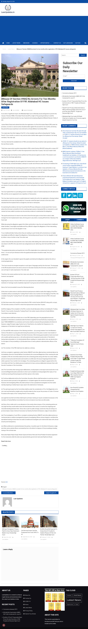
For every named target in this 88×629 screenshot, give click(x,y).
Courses (35, 43)
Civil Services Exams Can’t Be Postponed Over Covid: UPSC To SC (29, 532)
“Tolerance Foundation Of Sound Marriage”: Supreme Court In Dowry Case (77, 343)
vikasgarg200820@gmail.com (77, 257)
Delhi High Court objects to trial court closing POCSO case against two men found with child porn (77, 328)
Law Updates (16, 110)
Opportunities (44, 43)
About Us (27, 595)
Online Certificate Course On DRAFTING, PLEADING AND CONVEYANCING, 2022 (77, 227)
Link (6, 482)
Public (77, 604)
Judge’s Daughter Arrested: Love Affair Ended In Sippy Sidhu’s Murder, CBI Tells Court (52, 493)
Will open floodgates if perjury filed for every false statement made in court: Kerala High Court (10, 531)
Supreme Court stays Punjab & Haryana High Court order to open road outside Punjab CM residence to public (77, 358)
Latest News (16, 43)
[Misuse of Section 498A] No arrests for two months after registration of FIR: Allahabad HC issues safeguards (30, 489)
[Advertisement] (44, 28)
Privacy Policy (29, 610)
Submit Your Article (30, 614)
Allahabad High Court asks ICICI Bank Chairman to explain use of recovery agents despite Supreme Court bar (74, 118)
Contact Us (57, 43)
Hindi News (26, 43)
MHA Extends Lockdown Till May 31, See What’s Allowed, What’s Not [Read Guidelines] (74, 146)
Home (8, 43)
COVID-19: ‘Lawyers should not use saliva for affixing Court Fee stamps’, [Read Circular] (74, 136)
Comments (80, 219)
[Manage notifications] (3, 625)
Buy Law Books (68, 43)
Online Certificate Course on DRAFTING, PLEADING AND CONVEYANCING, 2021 (77, 241)
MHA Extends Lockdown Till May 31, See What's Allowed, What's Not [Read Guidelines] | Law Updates (73, 153)
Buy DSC (78, 43)
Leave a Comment (27, 110)
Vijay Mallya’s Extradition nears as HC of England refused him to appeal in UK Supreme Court (74, 181)
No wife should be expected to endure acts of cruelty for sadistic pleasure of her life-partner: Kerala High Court (48, 531)
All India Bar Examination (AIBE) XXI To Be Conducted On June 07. (77, 263)
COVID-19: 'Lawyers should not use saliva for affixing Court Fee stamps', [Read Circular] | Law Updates (75, 142)
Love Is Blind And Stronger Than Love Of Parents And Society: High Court (10, 493)
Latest (67, 219)
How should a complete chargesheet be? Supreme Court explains (77, 389)
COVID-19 (27, 601)
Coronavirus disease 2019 (69, 93)
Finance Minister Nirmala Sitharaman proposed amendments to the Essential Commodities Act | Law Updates (73, 177)
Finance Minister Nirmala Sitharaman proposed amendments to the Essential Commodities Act (74, 170)
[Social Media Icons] (63, 195)
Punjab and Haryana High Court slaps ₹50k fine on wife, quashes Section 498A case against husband (77, 374)
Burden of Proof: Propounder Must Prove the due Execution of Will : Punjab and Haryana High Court (74, 102)
